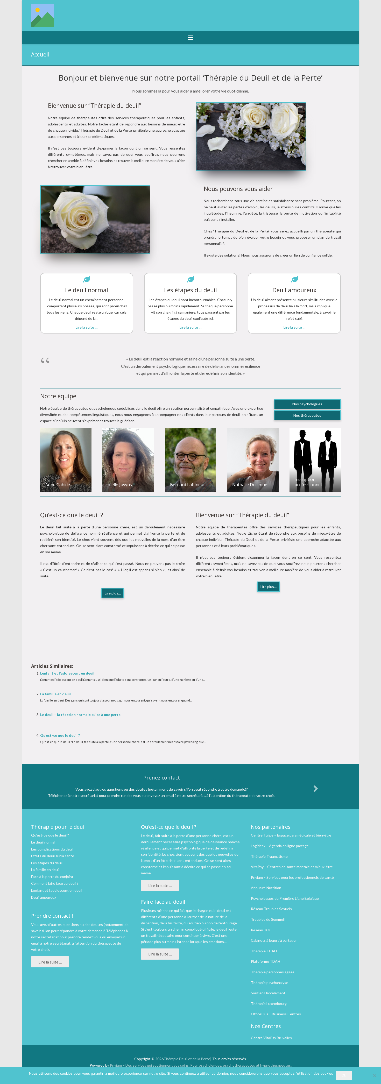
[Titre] (42, 15)
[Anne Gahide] (65, 460)
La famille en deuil (55, 694)
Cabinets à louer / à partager (274, 940)
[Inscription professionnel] (315, 460)
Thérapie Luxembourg (269, 1003)
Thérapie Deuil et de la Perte (187, 1059)
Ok (344, 1075)
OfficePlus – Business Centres (276, 1014)
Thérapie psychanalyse (269, 982)
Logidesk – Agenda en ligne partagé (280, 846)
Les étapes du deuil (46, 863)
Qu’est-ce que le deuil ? (60, 735)
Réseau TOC (261, 930)
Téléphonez (115, 931)
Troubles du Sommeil (268, 919)
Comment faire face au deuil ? (55, 883)
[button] (190, 37)
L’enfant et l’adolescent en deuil (67, 673)
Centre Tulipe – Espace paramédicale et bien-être (291, 835)
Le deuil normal (43, 842)
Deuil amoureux (43, 897)
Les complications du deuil (52, 849)
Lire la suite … (86, 327)
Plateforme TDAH (265, 961)
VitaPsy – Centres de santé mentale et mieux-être (292, 867)
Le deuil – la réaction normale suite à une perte (80, 714)
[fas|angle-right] (315, 788)
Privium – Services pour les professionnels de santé (292, 877)
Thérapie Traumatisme (269, 856)
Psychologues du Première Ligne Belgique (285, 898)
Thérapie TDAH (264, 951)
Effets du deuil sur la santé (52, 856)
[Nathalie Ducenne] (252, 460)
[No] (374, 1075)
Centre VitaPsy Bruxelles (271, 1038)
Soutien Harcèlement (268, 993)
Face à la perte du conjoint (52, 876)
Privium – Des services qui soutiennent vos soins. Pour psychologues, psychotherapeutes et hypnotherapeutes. (201, 1065)
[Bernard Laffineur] (190, 460)
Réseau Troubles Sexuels (271, 908)
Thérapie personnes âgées (272, 972)
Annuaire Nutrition (266, 887)
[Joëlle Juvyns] (128, 460)
